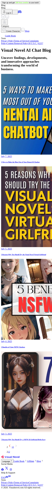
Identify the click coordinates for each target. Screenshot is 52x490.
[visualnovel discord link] (19, 13)
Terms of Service (21, 41)
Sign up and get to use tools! (20, 3)
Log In (8, 13)
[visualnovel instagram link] (10, 470)
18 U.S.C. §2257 (35, 43)
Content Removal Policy (17, 43)
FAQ (3, 477)
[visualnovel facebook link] (2, 470)
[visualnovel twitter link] (6, 470)
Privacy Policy (7, 41)
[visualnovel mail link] (9, 477)
